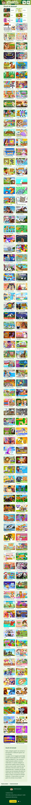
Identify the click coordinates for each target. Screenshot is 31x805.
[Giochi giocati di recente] (24, 2)
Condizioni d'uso (9, 793)
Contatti (14, 801)
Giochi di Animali (14, 783)
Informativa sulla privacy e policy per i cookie (15, 795)
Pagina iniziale (4, 783)
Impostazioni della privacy (11, 797)
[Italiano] (19, 801)
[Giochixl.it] (10, 2)
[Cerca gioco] (28, 2)
